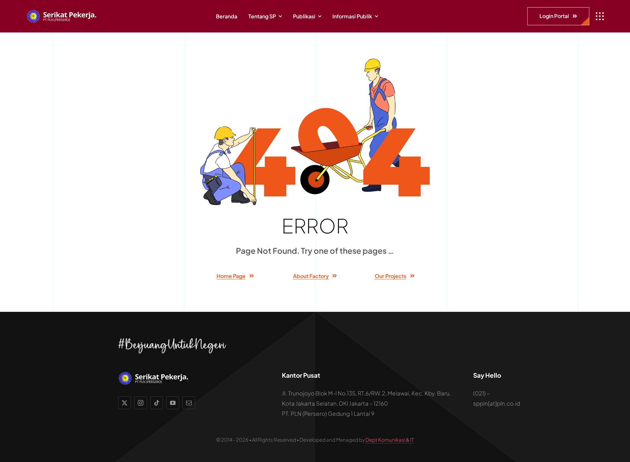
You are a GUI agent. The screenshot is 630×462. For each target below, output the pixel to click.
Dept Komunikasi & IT (390, 439)
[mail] (188, 402)
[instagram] (140, 402)
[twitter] (124, 402)
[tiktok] (156, 402)
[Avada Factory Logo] (64, 12)
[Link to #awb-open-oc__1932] (600, 16)
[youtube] (172, 402)
